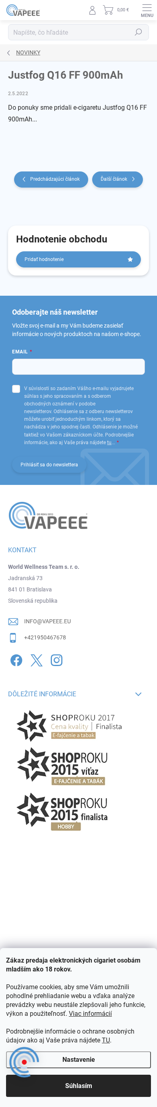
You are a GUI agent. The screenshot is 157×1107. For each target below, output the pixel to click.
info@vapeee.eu (47, 621)
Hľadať (138, 32)
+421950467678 (45, 637)
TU (106, 1040)
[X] (35, 659)
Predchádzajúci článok (55, 179)
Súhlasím (78, 1086)
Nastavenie (78, 1059)
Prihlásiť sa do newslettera (49, 465)
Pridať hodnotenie (44, 259)
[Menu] (147, 10)
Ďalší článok (114, 179)
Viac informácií (90, 1013)
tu (109, 442)
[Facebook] (15, 659)
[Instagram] (55, 659)
